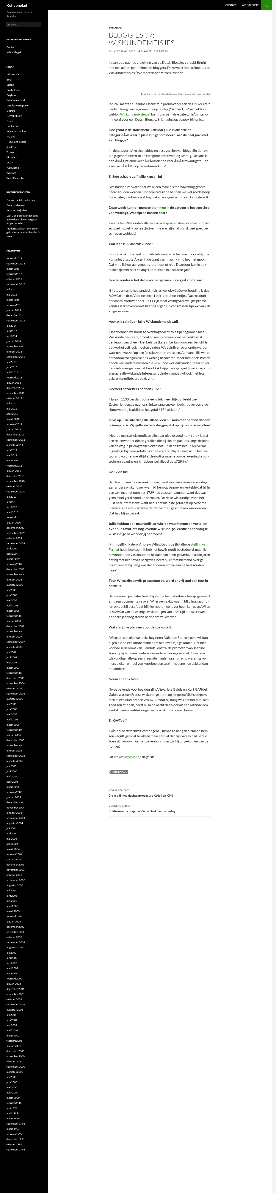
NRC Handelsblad (16, 141)
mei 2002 (11, 963)
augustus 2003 (14, 885)
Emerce (10, 121)
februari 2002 (14, 978)
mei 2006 (11, 714)
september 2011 (15, 439)
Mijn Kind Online (16, 131)
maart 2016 (13, 268)
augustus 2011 (14, 444)
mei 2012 (11, 408)
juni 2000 (11, 1082)
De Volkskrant (14, 115)
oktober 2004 (14, 812)
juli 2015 (11, 289)
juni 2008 (11, 595)
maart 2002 (13, 973)
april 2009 (12, 553)
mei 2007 (11, 662)
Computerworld (15, 100)
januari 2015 (13, 310)
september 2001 (15, 1004)
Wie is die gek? (250, 5)
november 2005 (15, 745)
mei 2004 (11, 838)
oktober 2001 (14, 999)
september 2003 (15, 880)
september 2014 (15, 320)
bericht (182, 404)
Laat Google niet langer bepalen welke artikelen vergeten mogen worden (22, 219)
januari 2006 (13, 735)
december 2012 (15, 387)
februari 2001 (14, 1040)
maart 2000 (13, 1097)
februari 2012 (14, 424)
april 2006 (12, 719)
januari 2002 (13, 983)
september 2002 (15, 942)
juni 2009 (11, 548)
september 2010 (15, 491)
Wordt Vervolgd (15, 178)
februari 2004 (14, 854)
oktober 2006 (14, 688)
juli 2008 (11, 590)
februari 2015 (14, 305)
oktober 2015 (14, 279)
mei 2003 (11, 900)
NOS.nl (10, 136)
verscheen (130, 757)
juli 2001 (11, 1014)
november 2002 (15, 932)
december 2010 (15, 476)
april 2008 (12, 605)
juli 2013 (11, 362)
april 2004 (12, 843)
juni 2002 (11, 957)
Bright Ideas (13, 90)
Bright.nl (115, 27)
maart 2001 (13, 1035)
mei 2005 (11, 776)
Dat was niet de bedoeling (20, 200)
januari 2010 (13, 522)
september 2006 (15, 693)
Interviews (119, 772)
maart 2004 (13, 849)
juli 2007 (11, 652)
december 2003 (15, 864)
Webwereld (13, 167)
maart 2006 (13, 724)
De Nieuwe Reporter (18, 105)
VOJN (9, 162)
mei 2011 (11, 455)
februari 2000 (14, 1102)
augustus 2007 (14, 647)
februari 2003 (14, 916)
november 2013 (15, 346)
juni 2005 (11, 771)
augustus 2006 (14, 698)
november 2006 (15, 683)
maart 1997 (13, 1128)
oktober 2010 (14, 486)
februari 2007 (14, 672)
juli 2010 (11, 496)
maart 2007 (13, 667)
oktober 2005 (14, 750)
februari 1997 (14, 1134)
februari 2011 (14, 465)
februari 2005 (14, 792)
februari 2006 (14, 729)
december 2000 (15, 1051)
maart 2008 (13, 610)
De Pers (10, 110)
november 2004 (15, 807)
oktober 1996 (14, 1144)
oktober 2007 (14, 636)
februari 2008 (14, 615)
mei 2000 (11, 1087)
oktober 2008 (14, 579)
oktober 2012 (14, 398)
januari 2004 (13, 859)
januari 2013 (13, 382)
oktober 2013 (14, 351)
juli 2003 (11, 890)
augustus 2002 (14, 947)
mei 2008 (11, 600)
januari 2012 (13, 429)
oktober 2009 (14, 538)
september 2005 (15, 755)
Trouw (10, 152)
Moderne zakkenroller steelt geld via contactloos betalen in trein (23, 232)
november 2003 (15, 869)
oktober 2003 (14, 875)
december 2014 (15, 315)
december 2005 (15, 740)
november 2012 (15, 393)
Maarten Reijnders (154, 51)
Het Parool (12, 126)
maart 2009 (13, 558)
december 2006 (15, 678)
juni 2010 (11, 501)
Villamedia (12, 157)
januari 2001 (13, 1045)
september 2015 (15, 284)
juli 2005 (11, 766)
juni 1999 (11, 1108)
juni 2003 (11, 895)
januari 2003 (13, 921)
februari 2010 (14, 517)
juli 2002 (11, 952)
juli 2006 (11, 704)
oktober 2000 (14, 1061)
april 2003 (12, 906)
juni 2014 (11, 330)
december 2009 (15, 527)
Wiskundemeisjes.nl (135, 114)
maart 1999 (13, 1118)
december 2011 (15, 434)
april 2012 (12, 413)
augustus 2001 (14, 1009)
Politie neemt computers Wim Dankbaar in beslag (142, 808)
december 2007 (15, 626)
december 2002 (15, 926)
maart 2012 (13, 419)
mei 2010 (11, 507)
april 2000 (12, 1092)
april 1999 (12, 1113)
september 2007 (15, 641)
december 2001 (15, 988)
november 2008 (15, 574)
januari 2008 (13, 621)
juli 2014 (11, 325)
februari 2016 (14, 273)
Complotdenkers (15, 205)
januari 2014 (13, 341)
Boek (9, 79)
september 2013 (15, 356)
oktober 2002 (14, 937)
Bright (10, 84)
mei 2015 (11, 294)
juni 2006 (11, 709)
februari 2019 (14, 258)
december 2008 (15, 569)
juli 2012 (11, 403)
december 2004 (15, 802)
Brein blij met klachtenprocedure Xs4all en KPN (141, 793)
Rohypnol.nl (16, 5)
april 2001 (12, 1030)
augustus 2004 (14, 823)
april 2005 (12, 781)
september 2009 (15, 543)
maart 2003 (13, 911)
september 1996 (15, 1149)
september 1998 (15, 1123)
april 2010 (12, 512)
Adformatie (12, 74)
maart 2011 (13, 460)
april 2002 (12, 968)
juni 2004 (11, 833)
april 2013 (12, 372)
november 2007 (15, 631)
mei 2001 (11, 1025)
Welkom (11, 172)
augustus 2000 (14, 1071)
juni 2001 (11, 1020)
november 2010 (15, 481)
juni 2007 (11, 657)
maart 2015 (13, 299)
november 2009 (15, 533)
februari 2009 (14, 564)
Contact (230, 5)
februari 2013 (14, 377)
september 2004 (15, 818)
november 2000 (15, 1056)
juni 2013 (11, 367)
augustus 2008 (14, 584)
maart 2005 (13, 786)
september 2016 (15, 263)
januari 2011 (13, 470)
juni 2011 (11, 450)
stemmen (159, 207)
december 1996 (15, 1139)
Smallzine (11, 147)
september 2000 (15, 1066)
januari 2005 (13, 797)
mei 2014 (11, 336)
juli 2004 (11, 828)
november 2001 (15, 994)
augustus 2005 (14, 761)
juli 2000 (11, 1077)
